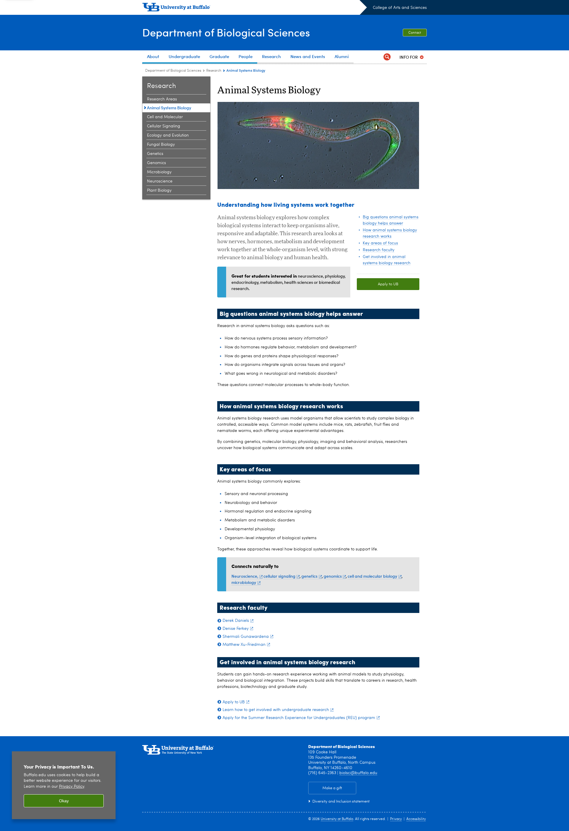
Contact (414, 33)
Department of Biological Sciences (226, 32)
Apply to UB (388, 284)
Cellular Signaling (163, 126)
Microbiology (159, 172)
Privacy (396, 819)
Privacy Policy (71, 786)
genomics (333, 576)
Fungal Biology (161, 144)
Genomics (156, 163)
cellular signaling (279, 576)
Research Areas (162, 99)
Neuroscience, (244, 576)
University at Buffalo (337, 819)
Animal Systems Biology (169, 108)
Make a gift (332, 788)
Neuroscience (159, 181)
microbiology (243, 582)
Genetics (155, 154)
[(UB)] (254, 8)
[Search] (387, 57)
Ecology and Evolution (168, 135)
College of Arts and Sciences (400, 8)
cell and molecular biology (372, 576)
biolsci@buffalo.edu (358, 773)
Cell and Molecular (165, 117)
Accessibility (416, 819)
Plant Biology (159, 190)
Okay (64, 800)
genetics (309, 576)
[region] (64, 785)
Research (213, 71)
